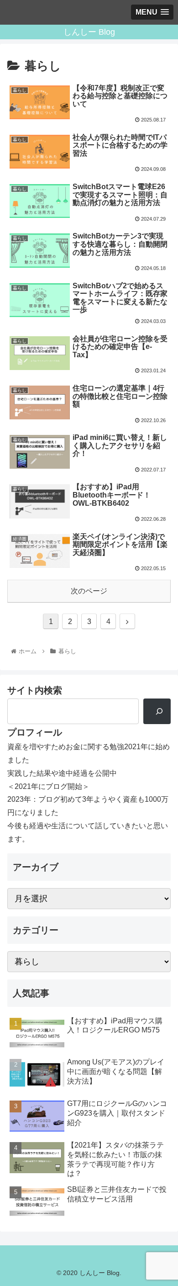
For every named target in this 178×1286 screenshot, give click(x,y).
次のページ (89, 591)
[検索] (157, 711)
